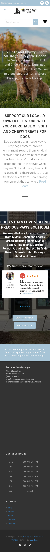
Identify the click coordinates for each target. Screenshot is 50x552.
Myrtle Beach (21, 237)
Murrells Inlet (24, 252)
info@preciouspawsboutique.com (20, 379)
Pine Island (24, 244)
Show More (28, 294)
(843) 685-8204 (12, 376)
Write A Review (24, 325)
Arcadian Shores (24, 248)
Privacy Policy (29, 536)
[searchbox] (21, 22)
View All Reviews (24, 318)
